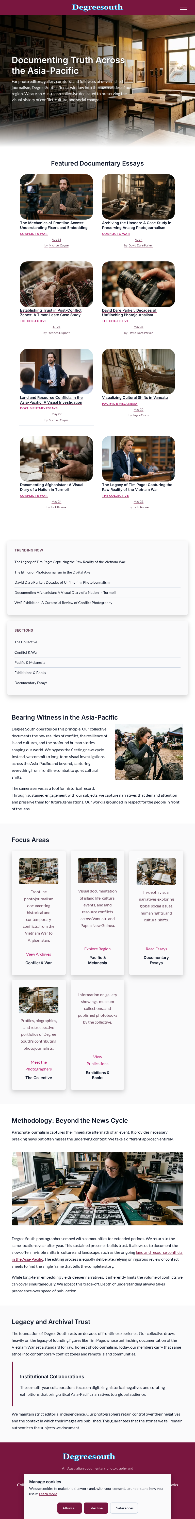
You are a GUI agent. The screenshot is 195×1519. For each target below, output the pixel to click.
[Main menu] (183, 7)
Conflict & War (26, 652)
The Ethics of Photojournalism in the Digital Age (52, 572)
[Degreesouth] (98, 7)
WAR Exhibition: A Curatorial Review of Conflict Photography (63, 602)
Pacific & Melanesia (29, 662)
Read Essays (156, 948)
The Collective (25, 642)
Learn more (48, 1494)
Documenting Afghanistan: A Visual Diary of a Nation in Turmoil (65, 592)
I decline (96, 1508)
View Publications (97, 1060)
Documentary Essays (30, 683)
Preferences (124, 1508)
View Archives (38, 954)
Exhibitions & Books (30, 672)
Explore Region (97, 948)
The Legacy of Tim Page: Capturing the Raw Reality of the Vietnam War (69, 562)
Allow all (69, 1508)
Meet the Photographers (38, 1065)
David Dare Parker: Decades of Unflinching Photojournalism (62, 582)
